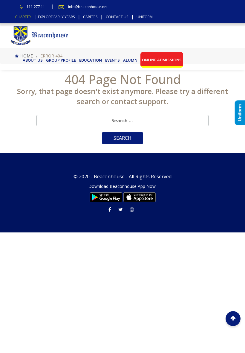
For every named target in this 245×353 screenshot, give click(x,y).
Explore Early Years (56, 16)
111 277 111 (37, 6)
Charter (23, 16)
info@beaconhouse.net (88, 6)
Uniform (145, 16)
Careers (90, 16)
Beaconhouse (109, 176)
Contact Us (117, 16)
